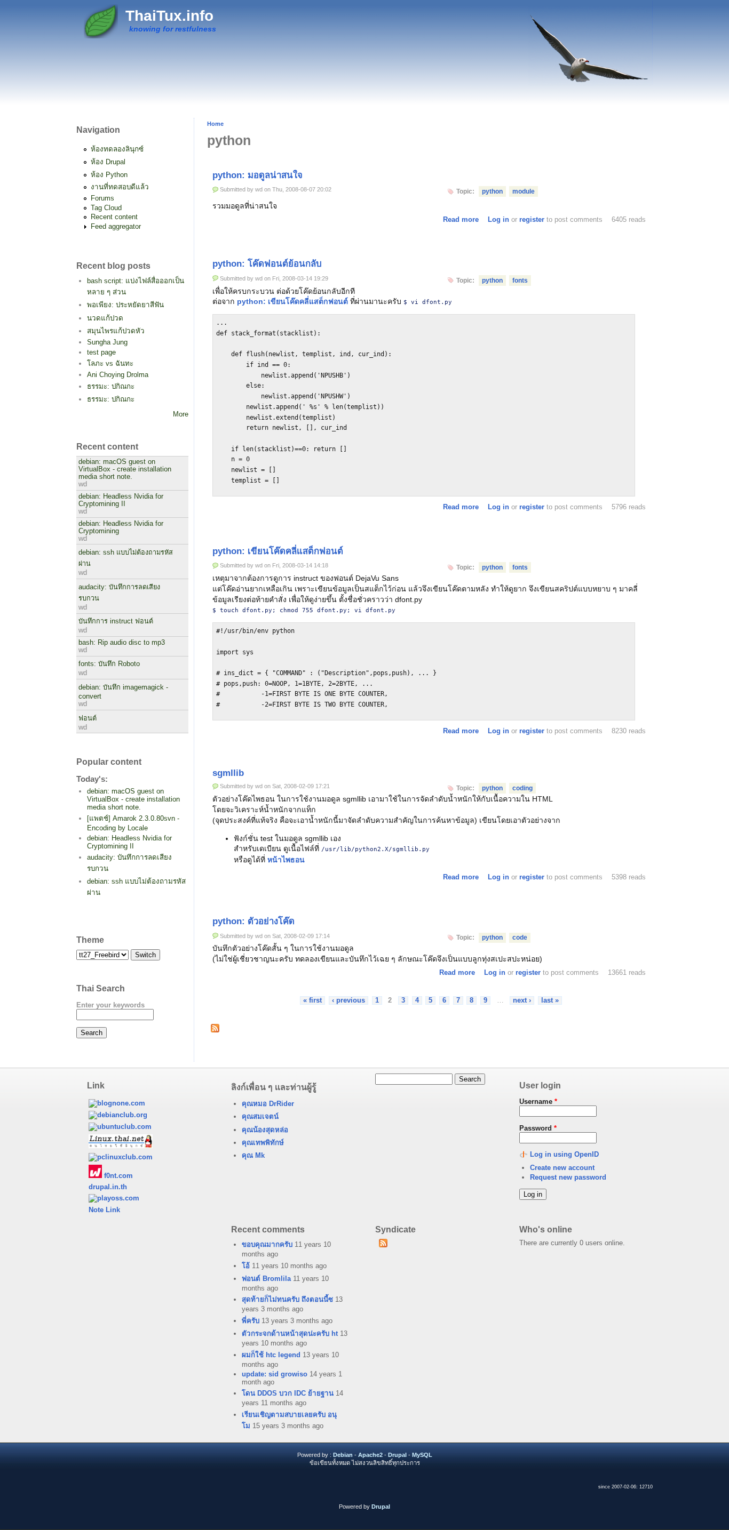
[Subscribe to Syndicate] (383, 1245)
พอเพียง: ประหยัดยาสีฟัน (125, 305)
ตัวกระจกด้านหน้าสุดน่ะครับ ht (290, 1333)
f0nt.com (117, 1176)
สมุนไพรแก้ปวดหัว (116, 331)
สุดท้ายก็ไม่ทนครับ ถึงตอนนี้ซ (287, 1299)
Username (538, 1102)
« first (312, 1000)
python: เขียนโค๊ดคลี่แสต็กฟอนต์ (292, 301)
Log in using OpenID (564, 1154)
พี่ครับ (250, 1321)
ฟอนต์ (87, 718)
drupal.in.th (108, 1187)
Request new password (568, 1177)
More (180, 414)
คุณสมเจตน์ (260, 1116)
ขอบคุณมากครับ (267, 1244)
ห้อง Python (109, 175)
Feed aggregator (116, 226)
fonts (520, 280)
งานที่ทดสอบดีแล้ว (120, 187)
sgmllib (228, 773)
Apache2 (370, 1455)
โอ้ (246, 1266)
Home (215, 124)
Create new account (562, 1168)
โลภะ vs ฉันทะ (110, 363)
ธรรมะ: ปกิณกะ (110, 386)
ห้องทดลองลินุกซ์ (117, 149)
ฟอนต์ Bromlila (266, 1279)
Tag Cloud (106, 208)
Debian (343, 1455)
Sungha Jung (107, 342)
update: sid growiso (274, 1374)
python (492, 191)
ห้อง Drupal (108, 162)
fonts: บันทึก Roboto (109, 664)
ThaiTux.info (169, 15)
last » (550, 1000)
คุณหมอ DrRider (268, 1104)
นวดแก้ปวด (105, 318)
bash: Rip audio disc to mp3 (121, 642)
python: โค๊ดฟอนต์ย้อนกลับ (267, 264)
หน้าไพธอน (286, 859)
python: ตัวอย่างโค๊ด (253, 921)
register (531, 219)
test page (101, 352)
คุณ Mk (253, 1155)
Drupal (397, 1455)
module (523, 191)
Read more (461, 219)
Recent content (114, 217)
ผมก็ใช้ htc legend (271, 1355)
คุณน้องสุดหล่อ (265, 1130)
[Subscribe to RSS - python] (215, 1030)
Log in (498, 219)
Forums (102, 198)
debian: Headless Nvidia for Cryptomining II (120, 500)
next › (522, 1000)
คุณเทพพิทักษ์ (263, 1143)
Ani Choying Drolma (117, 375)
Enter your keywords (110, 1005)
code (519, 937)
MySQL (422, 1455)
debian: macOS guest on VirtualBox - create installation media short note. (124, 469)
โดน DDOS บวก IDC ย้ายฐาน (288, 1393)
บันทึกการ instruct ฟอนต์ (115, 621)
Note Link (104, 1210)
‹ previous (348, 1000)
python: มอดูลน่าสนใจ (257, 175)
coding (522, 788)
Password (538, 1128)
